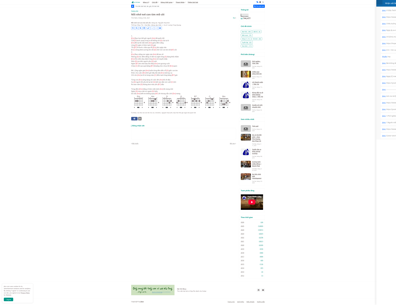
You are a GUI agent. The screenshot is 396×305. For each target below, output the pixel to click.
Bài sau (232, 143)
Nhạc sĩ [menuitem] (146, 2)
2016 (252, 260)
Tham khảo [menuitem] (180, 2)
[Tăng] (140, 28)
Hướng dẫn (261, 302)
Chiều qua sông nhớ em (257, 73)
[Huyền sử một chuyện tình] (246, 107)
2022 (252, 237)
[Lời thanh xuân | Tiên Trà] (246, 84)
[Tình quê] (246, 128)
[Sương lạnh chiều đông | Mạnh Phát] (246, 164)
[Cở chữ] (133, 28)
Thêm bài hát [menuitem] (193, 2)
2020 (252, 245)
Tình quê (255, 126)
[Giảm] (136, 28)
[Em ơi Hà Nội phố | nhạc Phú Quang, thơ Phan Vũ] (246, 137)
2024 (252, 230)
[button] (263, 2)
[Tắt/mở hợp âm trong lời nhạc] (148, 28)
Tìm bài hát (260, 6)
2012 (252, 276)
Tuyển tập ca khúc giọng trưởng (256, 151)
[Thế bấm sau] (142, 107)
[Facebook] (134, 118)
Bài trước (135, 143)
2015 (252, 264)
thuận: (384, 56)
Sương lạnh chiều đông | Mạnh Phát (256, 164)
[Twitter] (143, 118)
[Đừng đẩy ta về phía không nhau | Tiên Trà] (246, 95)
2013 (252, 272)
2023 (252, 234)
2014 (252, 268)
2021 (252, 241)
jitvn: (384, 10)
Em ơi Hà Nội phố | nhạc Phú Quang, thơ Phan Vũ (257, 138)
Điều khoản (250, 302)
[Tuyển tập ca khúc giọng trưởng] (246, 151)
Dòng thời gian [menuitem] (166, 2)
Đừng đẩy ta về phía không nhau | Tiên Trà (257, 95)
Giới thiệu (240, 302)
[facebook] (258, 290)
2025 (252, 226)
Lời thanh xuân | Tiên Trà (257, 83)
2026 (252, 222)
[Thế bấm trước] (134, 107)
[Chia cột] (144, 28)
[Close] (379, 2)
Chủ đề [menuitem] (154, 2)
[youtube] (263, 290)
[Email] (140, 118)
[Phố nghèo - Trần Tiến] (246, 63)
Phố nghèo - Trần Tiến (256, 62)
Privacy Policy (25, 293)
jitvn (142, 302)
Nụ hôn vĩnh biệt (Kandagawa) (256, 176)
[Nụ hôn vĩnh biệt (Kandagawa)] (246, 176)
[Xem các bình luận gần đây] (257, 2)
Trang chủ (134, 11)
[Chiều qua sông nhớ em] (246, 74)
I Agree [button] (8, 299)
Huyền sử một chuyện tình (257, 106)
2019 (252, 249)
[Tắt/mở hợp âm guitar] (160, 28)
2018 (252, 253)
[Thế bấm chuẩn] (138, 107)
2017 (252, 257)
